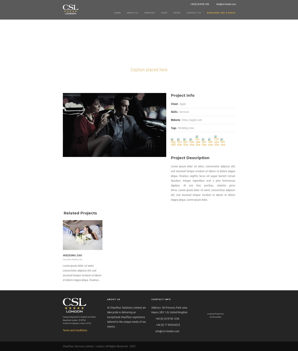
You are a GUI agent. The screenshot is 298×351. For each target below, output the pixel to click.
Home (117, 13)
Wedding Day (72, 255)
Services (149, 13)
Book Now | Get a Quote (221, 13)
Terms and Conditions (75, 330)
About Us (132, 13)
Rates (177, 13)
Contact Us (194, 13)
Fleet (164, 13)
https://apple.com (192, 120)
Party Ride (67, 259)
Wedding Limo (186, 128)
